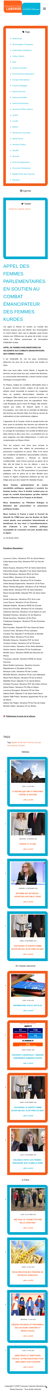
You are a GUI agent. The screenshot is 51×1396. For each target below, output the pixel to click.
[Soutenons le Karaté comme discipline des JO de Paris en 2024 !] (28, 926)
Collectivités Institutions (22, 50)
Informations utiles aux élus (27, 1005)
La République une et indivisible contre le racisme (27, 793)
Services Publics (19, 144)
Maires (15, 127)
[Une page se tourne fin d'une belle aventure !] (28, 1199)
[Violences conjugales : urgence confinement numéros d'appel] (28, 1035)
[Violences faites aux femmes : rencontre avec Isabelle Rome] (28, 1140)
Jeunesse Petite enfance (22, 109)
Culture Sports (18, 56)
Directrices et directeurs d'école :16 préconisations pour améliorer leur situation (27, 1359)
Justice (15, 115)
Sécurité (15, 156)
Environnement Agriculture (23, 74)
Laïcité (15, 121)
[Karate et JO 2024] (28, 824)
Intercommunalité (19, 97)
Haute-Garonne (18, 91)
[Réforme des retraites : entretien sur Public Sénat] (28, 873)
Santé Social (17, 139)
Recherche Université (21, 133)
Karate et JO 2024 (27, 844)
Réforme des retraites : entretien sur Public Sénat (27, 895)
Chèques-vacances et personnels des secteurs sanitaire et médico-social (27, 1328)
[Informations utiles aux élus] (28, 985)
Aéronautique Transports (22, 44)
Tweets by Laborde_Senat (19, 209)
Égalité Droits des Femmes (23, 742)
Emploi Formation (19, 68)
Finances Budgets (19, 86)
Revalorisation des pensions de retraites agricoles (27, 1273)
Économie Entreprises (21, 168)
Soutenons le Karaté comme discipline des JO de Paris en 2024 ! (27, 947)
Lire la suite (28, 800)
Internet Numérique (20, 103)
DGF (14, 62)
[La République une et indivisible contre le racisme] (28, 771)
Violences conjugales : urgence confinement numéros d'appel (28, 1056)
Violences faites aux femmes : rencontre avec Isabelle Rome (28, 1161)
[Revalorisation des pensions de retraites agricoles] (28, 1252)
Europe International (20, 80)
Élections (16, 180)
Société (22, 745)
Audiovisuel (17, 38)
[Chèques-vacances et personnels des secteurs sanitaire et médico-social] (28, 1304)
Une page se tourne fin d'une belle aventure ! (28, 1221)
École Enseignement (20, 162)
